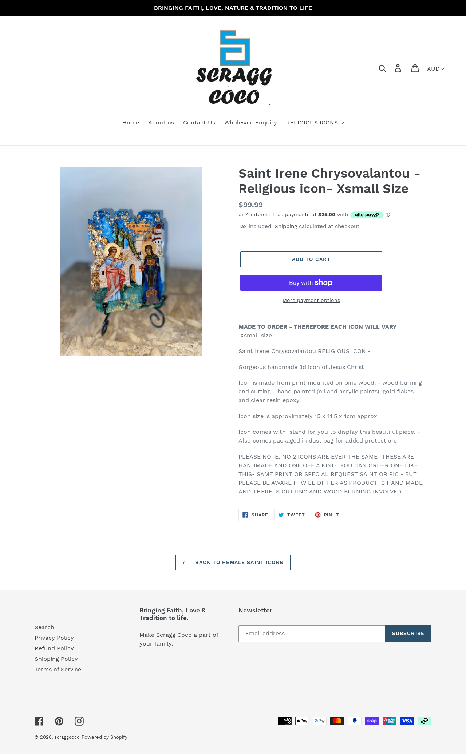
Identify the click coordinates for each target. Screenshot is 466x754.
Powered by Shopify (104, 737)
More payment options (311, 300)
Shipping (286, 226)
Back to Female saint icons (238, 562)
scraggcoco (67, 737)
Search (44, 627)
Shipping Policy (56, 658)
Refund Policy (54, 648)
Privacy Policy (54, 637)
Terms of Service (58, 669)
